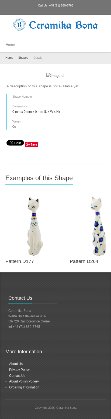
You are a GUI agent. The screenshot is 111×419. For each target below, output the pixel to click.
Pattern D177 (19, 261)
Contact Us (17, 376)
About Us (16, 364)
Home (9, 57)
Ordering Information (24, 387)
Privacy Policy (19, 370)
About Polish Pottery (24, 381)
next (103, 180)
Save (33, 144)
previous (97, 180)
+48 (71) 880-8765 (61, 5)
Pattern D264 (84, 261)
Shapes (23, 57)
